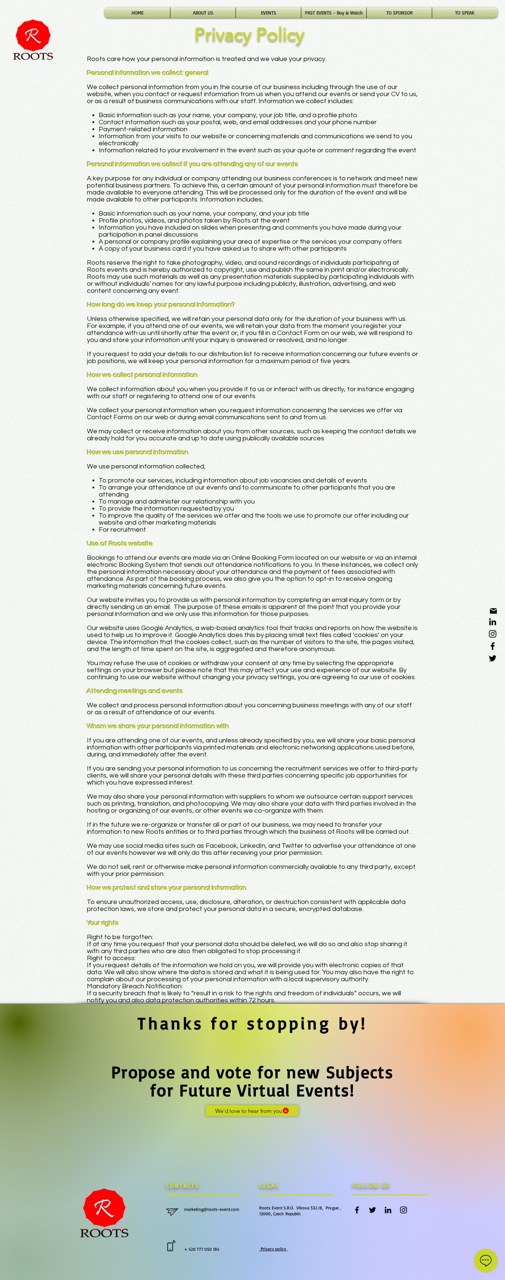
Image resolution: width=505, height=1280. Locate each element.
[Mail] (493, 611)
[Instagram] (493, 634)
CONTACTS (182, 1185)
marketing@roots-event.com (212, 1209)
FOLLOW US (371, 1185)
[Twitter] (493, 658)
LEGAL (269, 1185)
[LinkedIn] (493, 622)
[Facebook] (493, 646)
